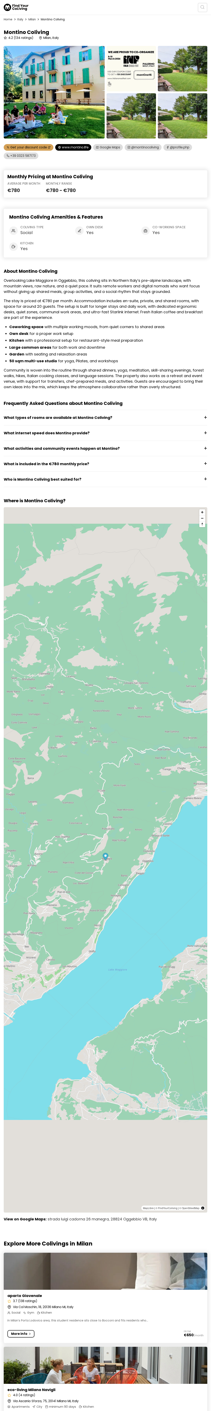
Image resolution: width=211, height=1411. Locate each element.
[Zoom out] (202, 518)
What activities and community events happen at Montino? (62, 448)
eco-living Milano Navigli (31, 1389)
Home (8, 19)
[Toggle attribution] (202, 1208)
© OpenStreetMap (189, 1208)
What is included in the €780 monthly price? (46, 463)
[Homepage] (16, 7)
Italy (20, 19)
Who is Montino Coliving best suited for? (42, 479)
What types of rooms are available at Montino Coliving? (58, 417)
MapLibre (148, 1208)
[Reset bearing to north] (202, 524)
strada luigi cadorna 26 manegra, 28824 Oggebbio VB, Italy (102, 1219)
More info (19, 1334)
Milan (32, 19)
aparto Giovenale (24, 1295)
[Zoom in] (202, 512)
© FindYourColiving (166, 1208)
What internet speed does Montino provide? (47, 433)
